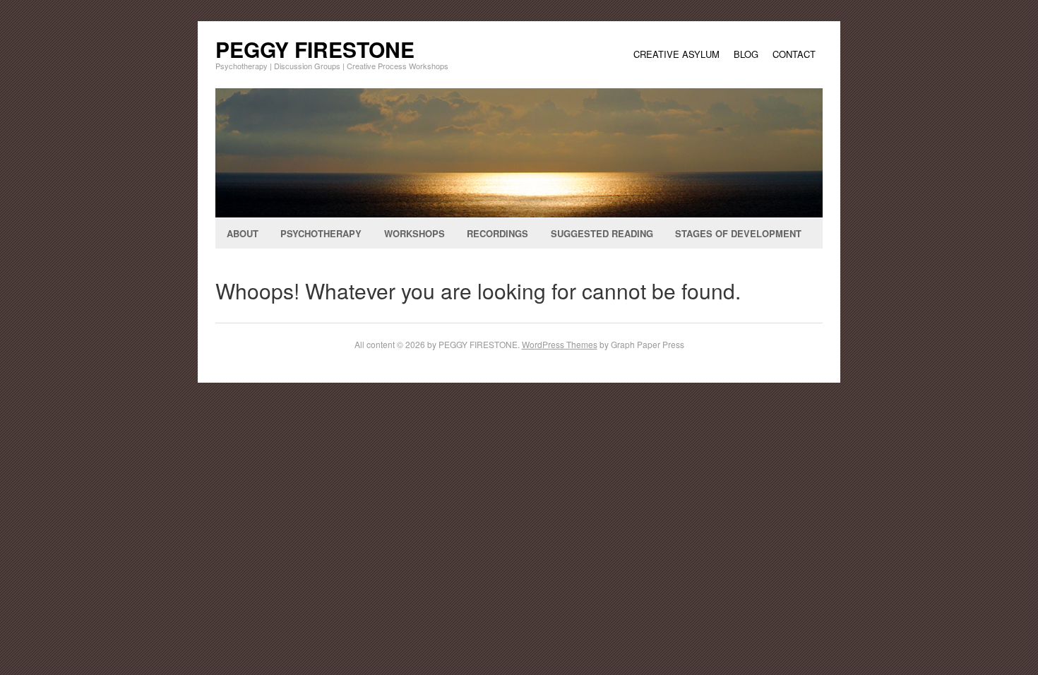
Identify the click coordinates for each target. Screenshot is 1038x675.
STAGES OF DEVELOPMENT (738, 233)
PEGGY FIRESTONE (314, 49)
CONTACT (794, 54)
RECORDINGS (497, 233)
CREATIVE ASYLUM (676, 54)
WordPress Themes (559, 344)
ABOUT (242, 233)
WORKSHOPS (414, 233)
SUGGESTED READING (602, 233)
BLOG (746, 54)
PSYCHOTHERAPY (321, 233)
